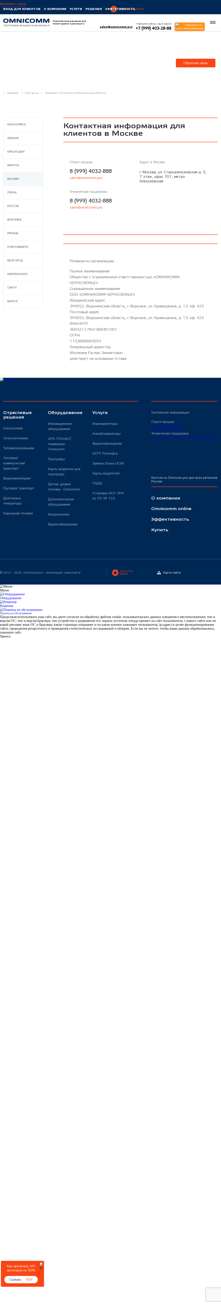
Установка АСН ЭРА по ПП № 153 (108, 495)
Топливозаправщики (18, 448)
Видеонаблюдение (63, 524)
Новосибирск (17, 246)
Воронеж (14, 219)
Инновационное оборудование (60, 426)
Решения (93, 9)
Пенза (12, 192)
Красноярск (16, 124)
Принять (5, 636)
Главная (13, 93)
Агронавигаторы (105, 424)
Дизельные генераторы (12, 500)
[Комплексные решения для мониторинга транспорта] (26, 22)
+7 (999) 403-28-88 (167, 426)
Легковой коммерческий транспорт (14, 463)
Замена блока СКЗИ (108, 463)
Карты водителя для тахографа (64, 471)
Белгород (15, 260)
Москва (13, 178)
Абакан (13, 138)
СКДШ (97, 483)
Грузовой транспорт (18, 488)
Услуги (76, 9)
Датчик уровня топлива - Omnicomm (64, 486)
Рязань (12, 233)
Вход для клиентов (22, 9)
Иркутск (13, 165)
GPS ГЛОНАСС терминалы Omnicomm (59, 444)
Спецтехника (13, 428)
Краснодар (15, 151)
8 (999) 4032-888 (91, 171)
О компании (55, 9)
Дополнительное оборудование (61, 501)
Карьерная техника (18, 513)
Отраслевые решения (17, 415)
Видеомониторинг (17, 478)
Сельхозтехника (15, 438)
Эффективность (120, 9)
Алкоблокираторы (106, 434)
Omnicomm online (171, 509)
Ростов (13, 206)
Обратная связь (195, 63)
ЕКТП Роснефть (105, 453)
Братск (12, 301)
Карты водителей (106, 473)
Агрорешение (58, 514)
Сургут (12, 287)
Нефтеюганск (17, 274)
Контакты (32, 93)
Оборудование (65, 413)
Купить (159, 530)
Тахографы (56, 459)
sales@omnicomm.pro (116, 27)
